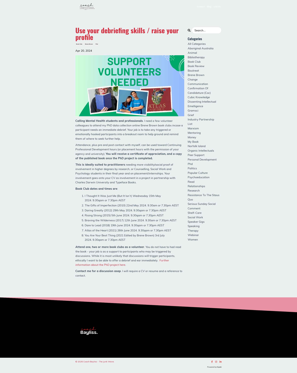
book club (79, 44)
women (193, 239)
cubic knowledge (199, 97)
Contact (201, 6)
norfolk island (197, 146)
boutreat (193, 70)
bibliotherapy (196, 57)
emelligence (195, 106)
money (192, 137)
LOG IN (217, 6)
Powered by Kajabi (214, 367)
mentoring (194, 132)
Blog (209, 6)
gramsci (193, 110)
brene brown (89, 44)
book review (196, 66)
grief (191, 115)
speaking (194, 226)
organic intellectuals (201, 150)
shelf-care (195, 212)
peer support (196, 155)
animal (192, 52)
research (194, 190)
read (191, 181)
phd (97, 44)
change (193, 79)
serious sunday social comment (202, 206)
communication (198, 84)
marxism (193, 128)
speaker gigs (196, 221)
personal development (202, 159)
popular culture (198, 173)
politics (192, 168)
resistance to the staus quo (203, 197)
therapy (193, 230)
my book (193, 141)
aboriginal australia (200, 48)
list (190, 124)
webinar (193, 235)
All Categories (197, 44)
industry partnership (201, 119)
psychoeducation (199, 177)
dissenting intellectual (202, 101)
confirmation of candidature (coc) (199, 90)
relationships (196, 186)
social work (195, 217)
